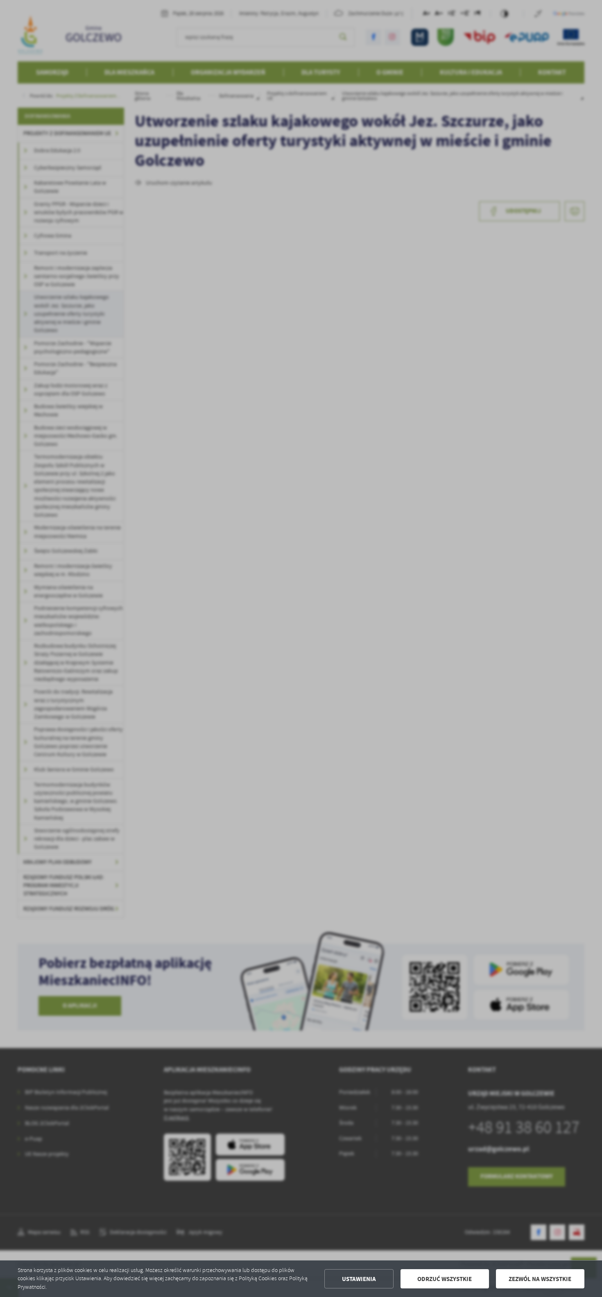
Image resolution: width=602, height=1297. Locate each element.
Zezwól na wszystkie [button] (540, 1279)
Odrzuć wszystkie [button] (444, 1279)
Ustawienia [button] (359, 1279)
